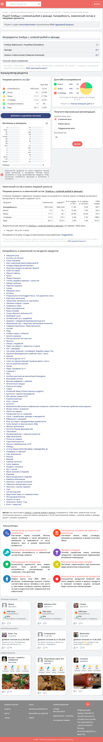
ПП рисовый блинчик (15, 497)
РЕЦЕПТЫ (7, 709)
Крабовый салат (13, 316)
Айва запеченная (13, 436)
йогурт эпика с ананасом (17, 409)
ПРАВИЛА (66, 720)
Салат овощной (13, 260)
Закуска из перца (14, 386)
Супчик (9, 328)
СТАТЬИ (7, 718)
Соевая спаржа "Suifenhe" (17, 333)
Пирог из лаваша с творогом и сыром (23, 346)
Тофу (8, 331)
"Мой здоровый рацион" (37, 68)
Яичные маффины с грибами (19, 381)
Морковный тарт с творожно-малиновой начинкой (29, 323)
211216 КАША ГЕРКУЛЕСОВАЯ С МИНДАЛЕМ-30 (27, 449)
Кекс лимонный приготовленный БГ (22, 263)
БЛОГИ (6, 713)
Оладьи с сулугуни (14, 466)
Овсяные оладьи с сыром (17, 303)
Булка (9, 275)
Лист (8, 373)
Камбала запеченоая (15, 479)
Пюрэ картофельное (15, 308)
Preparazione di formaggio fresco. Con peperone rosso (29, 296)
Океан (9, 366)
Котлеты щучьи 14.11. (16, 358)
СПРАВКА (56, 709)
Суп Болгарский (13, 492)
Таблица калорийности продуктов (23, 12)
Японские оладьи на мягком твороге (22, 268)
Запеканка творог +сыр (16, 502)
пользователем (27, 24)
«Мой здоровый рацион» (76, 241)
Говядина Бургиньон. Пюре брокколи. (23, 326)
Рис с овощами (13, 348)
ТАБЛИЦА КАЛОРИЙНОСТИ (38, 709)
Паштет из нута (13, 499)
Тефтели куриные (14, 285)
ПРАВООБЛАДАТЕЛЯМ (60, 705)
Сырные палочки (14, 461)
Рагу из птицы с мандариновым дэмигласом (26, 421)
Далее (77, 144)
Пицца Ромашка (13, 278)
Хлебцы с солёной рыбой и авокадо (75, 12)
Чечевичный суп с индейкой (19, 318)
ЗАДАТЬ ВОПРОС (59, 716)
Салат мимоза (12, 464)
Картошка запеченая (15, 298)
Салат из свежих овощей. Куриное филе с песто (27, 361)
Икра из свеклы (13, 273)
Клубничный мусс (14, 399)
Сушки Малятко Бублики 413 (19, 313)
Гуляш (9, 288)
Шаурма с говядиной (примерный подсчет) (25, 321)
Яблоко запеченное (15, 426)
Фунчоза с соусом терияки (18, 487)
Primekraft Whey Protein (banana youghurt (25, 391)
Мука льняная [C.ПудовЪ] (17, 471)
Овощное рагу (12, 255)
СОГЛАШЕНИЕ (58, 720)
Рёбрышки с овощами (16, 419)
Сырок (9, 389)
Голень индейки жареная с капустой (22, 280)
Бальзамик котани (14, 378)
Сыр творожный (13, 454)
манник (9, 356)
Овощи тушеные (13, 283)
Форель (9, 456)
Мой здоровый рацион (62, 24)
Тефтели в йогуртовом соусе (19, 484)
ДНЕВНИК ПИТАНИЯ (11, 705)
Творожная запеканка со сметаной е (22, 301)
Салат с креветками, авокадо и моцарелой (25, 416)
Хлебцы (9, 446)
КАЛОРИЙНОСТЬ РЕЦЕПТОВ (38, 713)
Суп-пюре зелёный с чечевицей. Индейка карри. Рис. (30, 351)
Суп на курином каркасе (17, 363)
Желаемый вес (60, 133)
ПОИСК (31, 705)
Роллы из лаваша (14, 439)
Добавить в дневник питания (26, 115)
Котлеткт (10, 404)
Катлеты (10, 293)
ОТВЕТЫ (31, 718)
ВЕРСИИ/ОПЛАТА (59, 711)
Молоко (9, 341)
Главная (5, 12)
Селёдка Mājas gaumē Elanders (19, 265)
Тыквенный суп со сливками (19, 414)
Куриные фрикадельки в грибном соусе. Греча (27, 353)
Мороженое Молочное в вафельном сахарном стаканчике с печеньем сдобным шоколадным (48, 406)
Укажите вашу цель (62, 116)
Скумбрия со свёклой (15, 451)
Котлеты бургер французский (19, 429)
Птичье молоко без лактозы (19, 338)
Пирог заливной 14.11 (16, 368)
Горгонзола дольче (15, 441)
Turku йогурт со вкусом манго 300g (22, 424)
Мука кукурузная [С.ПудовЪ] (19, 477)
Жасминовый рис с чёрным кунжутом (23, 434)
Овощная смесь (13, 290)
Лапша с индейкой (14, 343)
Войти (97, 4)
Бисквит (9, 459)
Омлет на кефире (14, 411)
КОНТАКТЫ (69, 716)
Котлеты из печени (14, 258)
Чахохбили (11, 431)
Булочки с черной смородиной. (20, 394)
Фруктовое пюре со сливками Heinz (22, 494)
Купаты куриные (13, 336)
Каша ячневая (12, 311)
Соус (8, 489)
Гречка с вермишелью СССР (18, 444)
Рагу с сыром (12, 401)
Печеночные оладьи (15, 384)
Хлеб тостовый (13, 270)
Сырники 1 (11, 371)
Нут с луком (11, 469)
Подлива (10, 474)
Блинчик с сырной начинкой (19, 482)
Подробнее (67, 234)
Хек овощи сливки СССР (17, 396)
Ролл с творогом (13, 504)
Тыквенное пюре (13, 306)
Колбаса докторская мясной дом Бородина (25, 376)
